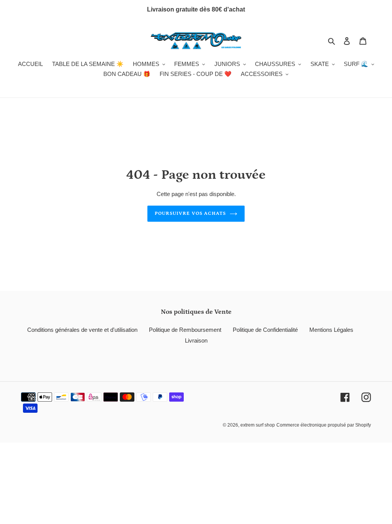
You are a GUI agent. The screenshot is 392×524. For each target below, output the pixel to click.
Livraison (196, 340)
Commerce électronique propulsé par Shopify (323, 425)
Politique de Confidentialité (265, 329)
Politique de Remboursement (185, 329)
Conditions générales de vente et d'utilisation (82, 329)
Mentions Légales (331, 329)
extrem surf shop (257, 425)
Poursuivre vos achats (190, 213)
